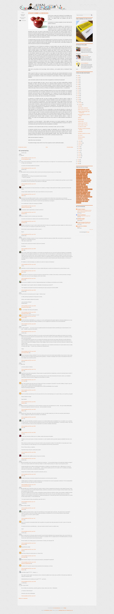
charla (84, 199)
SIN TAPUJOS (80, 135)
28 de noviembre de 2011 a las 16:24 (28, 331)
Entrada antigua (70, 147)
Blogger (88, 232)
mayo (79, 150)
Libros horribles (85, 192)
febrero (79, 155)
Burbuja (22, 279)
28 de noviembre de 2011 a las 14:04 (28, 248)
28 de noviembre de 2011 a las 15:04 (28, 312)
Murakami (85, 198)
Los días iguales (78, 187)
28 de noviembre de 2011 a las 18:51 (28, 390)
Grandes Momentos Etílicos (87, 180)
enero (79, 157)
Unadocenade (85, 175)
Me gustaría (78, 184)
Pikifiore (22, 410)
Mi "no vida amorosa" (87, 181)
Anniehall (23, 213)
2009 (78, 161)
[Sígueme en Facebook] (84, 5)
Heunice (22, 569)
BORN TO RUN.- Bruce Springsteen (83, 109)
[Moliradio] (91, 5)
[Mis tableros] (95, 5)
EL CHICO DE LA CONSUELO (82, 226)
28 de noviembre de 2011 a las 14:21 (28, 270)
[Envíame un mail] (88, 5)
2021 (78, 82)
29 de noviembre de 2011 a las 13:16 (28, 555)
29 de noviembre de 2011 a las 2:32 (28, 501)
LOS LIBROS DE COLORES (82, 126)
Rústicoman (78, 190)
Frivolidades (23, 17)
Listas (89, 192)
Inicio (47, 147)
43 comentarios (23, 20)
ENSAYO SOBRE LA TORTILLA (83, 124)
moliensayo (85, 186)
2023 (78, 79)
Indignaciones (78, 172)
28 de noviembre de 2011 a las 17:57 (28, 379)
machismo (77, 196)
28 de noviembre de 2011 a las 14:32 (28, 278)
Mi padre (88, 178)
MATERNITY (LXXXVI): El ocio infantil (84, 133)
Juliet (22, 370)
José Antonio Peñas (25, 352)
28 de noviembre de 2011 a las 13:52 (28, 221)
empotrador (87, 199)
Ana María (23, 222)
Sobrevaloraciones (83, 193)
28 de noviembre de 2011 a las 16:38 (28, 351)
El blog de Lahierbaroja (81, 214)
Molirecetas (78, 193)
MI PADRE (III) (80, 138)
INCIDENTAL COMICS (81, 218)
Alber (22, 250)
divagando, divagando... (81, 209)
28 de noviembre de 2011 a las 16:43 (28, 360)
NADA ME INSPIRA (81, 119)
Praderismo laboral (85, 187)
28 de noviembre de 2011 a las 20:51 (28, 458)
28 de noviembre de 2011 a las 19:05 (28, 409)
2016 (78, 92)
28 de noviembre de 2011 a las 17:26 (28, 369)
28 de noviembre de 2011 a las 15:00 (28, 305)
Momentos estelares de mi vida (80, 169)
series (83, 201)
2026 (78, 75)
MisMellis (23, 403)
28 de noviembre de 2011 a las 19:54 (28, 417)
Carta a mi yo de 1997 (84, 55)
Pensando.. (23, 18)
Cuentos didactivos (79, 192)
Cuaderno (86, 190)
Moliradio (88, 193)
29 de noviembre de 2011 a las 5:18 (28, 508)
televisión (86, 201)
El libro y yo (78, 171)
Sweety (22, 509)
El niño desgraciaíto (25, 159)
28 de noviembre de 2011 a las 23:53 (28, 484)
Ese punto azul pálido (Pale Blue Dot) (83, 222)
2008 (78, 163)
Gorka (22, 519)
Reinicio (78, 227)
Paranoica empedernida (25, 563)
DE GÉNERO (80, 106)
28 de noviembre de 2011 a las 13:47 (28, 212)
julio (79, 146)
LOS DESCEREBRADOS (84, 63)
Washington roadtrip (79, 178)
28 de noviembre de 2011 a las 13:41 (28, 206)
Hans (22, 418)
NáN (22, 550)
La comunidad (85, 177)
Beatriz (22, 272)
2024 (78, 77)
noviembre (80, 104)
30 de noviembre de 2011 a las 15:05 (28, 568)
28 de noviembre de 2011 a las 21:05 (28, 474)
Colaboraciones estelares (80, 189)
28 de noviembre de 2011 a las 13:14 (28, 157)
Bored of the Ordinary (80, 219)
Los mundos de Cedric (79, 181)
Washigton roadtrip (79, 199)
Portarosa (23, 544)
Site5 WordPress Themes (48, 610)
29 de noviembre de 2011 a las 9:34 (28, 531)
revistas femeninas (79, 201)
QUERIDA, (79, 117)
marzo (79, 154)
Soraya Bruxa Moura (25, 307)
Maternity (86, 171)
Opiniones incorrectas (25, 207)
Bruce (87, 174)
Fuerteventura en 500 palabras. (87, 196)
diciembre (80, 102)
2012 (78, 99)
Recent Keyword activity (79, 186)
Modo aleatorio (83, 172)
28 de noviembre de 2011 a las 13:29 (28, 183)
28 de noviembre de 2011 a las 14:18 (28, 264)
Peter (22, 475)
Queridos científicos (79, 183)
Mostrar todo (91, 229)
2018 (78, 88)
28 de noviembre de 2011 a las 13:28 (28, 168)
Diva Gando (23, 557)
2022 (78, 80)
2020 (78, 84)
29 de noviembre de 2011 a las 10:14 (28, 543)
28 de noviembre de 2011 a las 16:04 (28, 323)
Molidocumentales (82, 174)
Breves (81, 196)
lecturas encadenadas (87, 195)
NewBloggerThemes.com (62, 610)
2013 (78, 97)
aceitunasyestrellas (25, 486)
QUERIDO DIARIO (81, 121)
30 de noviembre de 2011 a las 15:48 (28, 581)
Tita (22, 433)
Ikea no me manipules (84, 47)
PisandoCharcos (83, 184)
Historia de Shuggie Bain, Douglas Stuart (83, 215)
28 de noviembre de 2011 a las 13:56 (28, 234)
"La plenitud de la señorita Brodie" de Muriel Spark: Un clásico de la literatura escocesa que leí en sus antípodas (84, 211)
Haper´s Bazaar (78, 198)
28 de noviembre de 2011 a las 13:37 (28, 194)
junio (79, 148)
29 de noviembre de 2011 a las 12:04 (28, 549)
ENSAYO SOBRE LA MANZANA (38, 13)
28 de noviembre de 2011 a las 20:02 (28, 426)
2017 (78, 90)
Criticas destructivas (79, 175)
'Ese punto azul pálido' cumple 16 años (83, 223)
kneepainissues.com (70, 610)
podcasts (77, 174)
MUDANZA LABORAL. (81, 137)
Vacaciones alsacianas (79, 195)
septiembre (80, 143)
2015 (78, 93)
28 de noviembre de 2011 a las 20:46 (28, 452)
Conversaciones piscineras (88, 189)
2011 (78, 101)
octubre (79, 141)
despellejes (84, 178)
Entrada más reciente (22, 147)
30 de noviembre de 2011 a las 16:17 (28, 595)
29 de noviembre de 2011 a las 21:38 (28, 562)
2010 (78, 159)
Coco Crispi (23, 381)
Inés (22, 185)
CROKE (22, 195)
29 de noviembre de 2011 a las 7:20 (28, 518)
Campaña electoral (85, 183)
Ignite (83, 198)
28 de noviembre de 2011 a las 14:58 (28, 290)
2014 (78, 95)
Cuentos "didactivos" (79, 177)
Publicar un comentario (23, 598)
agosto (79, 144)
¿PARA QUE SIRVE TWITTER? (82, 123)
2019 (78, 86)
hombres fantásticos (79, 180)
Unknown (23, 317)
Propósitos (82, 190)
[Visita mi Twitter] (81, 5)
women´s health (78, 202)
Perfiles (90, 171)
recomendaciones (89, 172)
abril (79, 152)
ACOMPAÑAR (80, 131)
